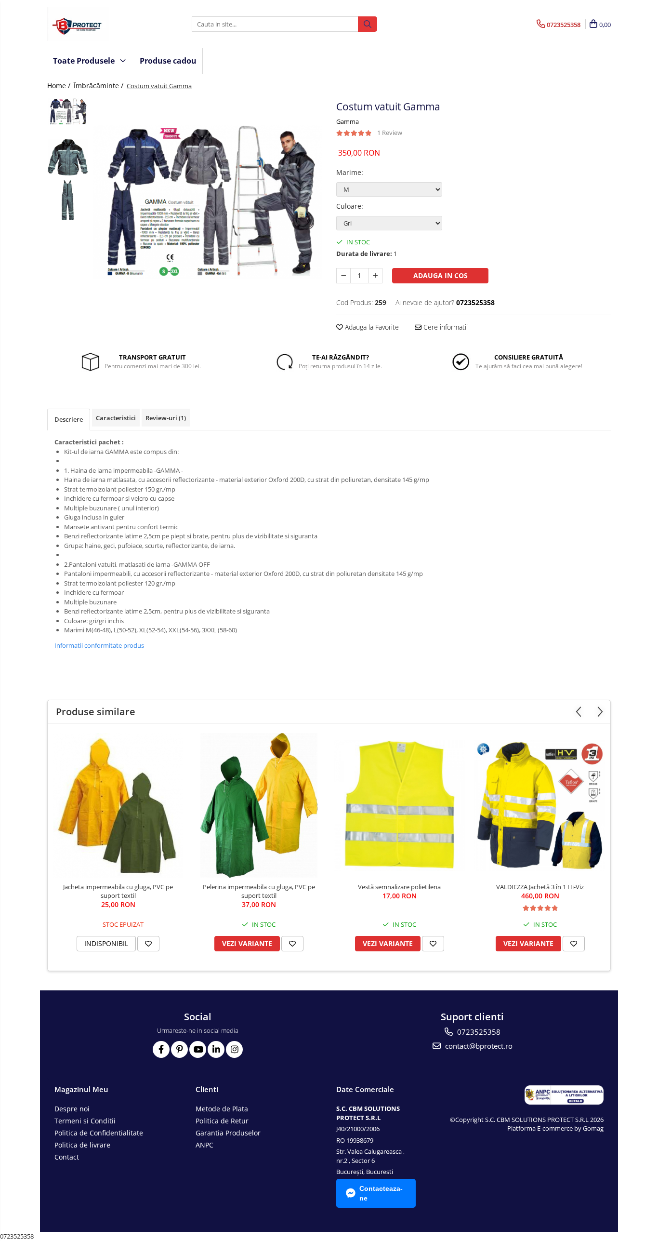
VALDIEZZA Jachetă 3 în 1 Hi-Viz (540, 886)
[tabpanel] (207, 202)
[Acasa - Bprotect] (95, 24)
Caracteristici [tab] (116, 418)
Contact (66, 1156)
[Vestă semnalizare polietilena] (399, 805)
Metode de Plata (222, 1108)
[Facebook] (161, 1049)
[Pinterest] (179, 1049)
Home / (59, 85)
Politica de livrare (82, 1144)
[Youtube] (197, 1049)
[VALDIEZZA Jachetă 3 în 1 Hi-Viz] (539, 805)
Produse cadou (168, 60)
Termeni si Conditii (85, 1120)
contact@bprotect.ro (478, 1046)
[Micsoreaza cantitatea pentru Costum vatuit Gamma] (343, 275)
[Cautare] (367, 24)
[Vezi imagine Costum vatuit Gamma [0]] (68, 111)
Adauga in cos (440, 275)
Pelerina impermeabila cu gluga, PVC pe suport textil (259, 891)
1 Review (389, 132)
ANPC (204, 1144)
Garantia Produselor (228, 1132)
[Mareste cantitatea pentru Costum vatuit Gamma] (375, 275)
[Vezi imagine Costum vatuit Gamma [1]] (68, 157)
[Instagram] (234, 1049)
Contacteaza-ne (381, 1193)
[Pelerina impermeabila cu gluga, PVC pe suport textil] (258, 805)
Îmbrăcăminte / (99, 85)
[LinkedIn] (216, 1049)
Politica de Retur (222, 1120)
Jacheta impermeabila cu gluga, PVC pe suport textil (118, 891)
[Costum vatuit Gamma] (207, 202)
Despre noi (72, 1108)
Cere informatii (444, 327)
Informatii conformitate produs (99, 645)
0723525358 (477, 1032)
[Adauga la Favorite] (148, 943)
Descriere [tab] (68, 419)
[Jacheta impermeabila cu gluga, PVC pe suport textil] (118, 805)
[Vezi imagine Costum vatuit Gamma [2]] (68, 200)
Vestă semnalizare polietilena (399, 886)
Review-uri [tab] (165, 418)
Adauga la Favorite (371, 327)
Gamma (347, 121)
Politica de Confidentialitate (98, 1132)
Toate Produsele (85, 60)
